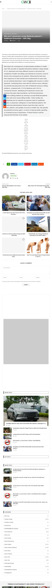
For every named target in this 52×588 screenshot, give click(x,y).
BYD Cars (26, 516)
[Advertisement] (26, 305)
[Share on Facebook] (4, 95)
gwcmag (12, 173)
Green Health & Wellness (26, 547)
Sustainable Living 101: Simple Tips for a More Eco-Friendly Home (30, 428)
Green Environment (26, 541)
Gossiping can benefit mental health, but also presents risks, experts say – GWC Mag (30, 502)
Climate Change (26, 519)
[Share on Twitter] (4, 98)
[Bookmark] (23, 197)
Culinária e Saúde (26, 522)
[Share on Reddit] (4, 106)
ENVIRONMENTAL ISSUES (26, 528)
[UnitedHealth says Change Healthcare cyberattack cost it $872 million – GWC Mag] (38, 224)
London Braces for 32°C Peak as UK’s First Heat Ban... (27, 434)
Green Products (26, 553)
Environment (26, 525)
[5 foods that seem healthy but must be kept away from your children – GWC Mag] (13, 245)
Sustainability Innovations (26, 569)
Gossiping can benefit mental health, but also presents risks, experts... (28, 447)
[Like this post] (8, 164)
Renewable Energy (26, 563)
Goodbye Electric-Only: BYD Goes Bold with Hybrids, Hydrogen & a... (26, 423)
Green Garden (26, 544)
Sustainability (26, 566)
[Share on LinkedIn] (4, 104)
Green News (26, 550)
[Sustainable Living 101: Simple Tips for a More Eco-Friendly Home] (7, 430)
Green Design (26, 538)
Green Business (26, 531)
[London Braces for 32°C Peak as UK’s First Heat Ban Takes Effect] (13, 203)
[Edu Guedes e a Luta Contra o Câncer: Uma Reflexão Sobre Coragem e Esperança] (7, 442)
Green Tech (26, 557)
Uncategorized (26, 572)
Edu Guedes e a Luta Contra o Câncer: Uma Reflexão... (27, 440)
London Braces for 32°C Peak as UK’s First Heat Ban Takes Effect (28, 485)
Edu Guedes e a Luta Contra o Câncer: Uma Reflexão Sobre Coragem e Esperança (30, 494)
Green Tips (26, 560)
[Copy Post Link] (4, 109)
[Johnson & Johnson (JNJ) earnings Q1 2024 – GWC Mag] (13, 224)
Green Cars (26, 535)
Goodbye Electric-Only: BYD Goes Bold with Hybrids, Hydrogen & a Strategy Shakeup (29, 470)
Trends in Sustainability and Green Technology (26, 584)
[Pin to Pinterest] (4, 101)
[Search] (51, 2)
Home (3, 8)
